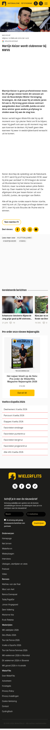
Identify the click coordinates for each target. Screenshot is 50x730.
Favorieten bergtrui (13, 439)
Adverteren (6, 681)
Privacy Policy (8, 691)
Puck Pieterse (8, 620)
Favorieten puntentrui (14, 433)
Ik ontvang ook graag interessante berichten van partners (14, 523)
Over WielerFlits (8, 676)
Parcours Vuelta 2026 (14, 415)
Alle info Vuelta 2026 (13, 452)
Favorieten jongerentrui (15, 446)
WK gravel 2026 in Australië (14, 666)
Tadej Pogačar (8, 600)
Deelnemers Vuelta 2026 (15, 409)
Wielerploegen (8, 554)
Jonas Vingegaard (10, 605)
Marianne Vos (8, 615)
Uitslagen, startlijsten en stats (14, 564)
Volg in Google (11, 41)
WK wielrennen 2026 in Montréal (16, 656)
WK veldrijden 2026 (10, 630)
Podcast (5, 569)
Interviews (6, 559)
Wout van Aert (8, 589)
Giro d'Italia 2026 (9, 635)
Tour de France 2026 (11, 640)
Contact (5, 706)
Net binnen (7, 544)
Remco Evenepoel (9, 595)
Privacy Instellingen (10, 696)
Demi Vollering (8, 610)
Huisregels (6, 686)
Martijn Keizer (10, 241)
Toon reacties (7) (11, 222)
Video (4, 574)
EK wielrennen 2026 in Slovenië (15, 661)
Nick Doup (6, 35)
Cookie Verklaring (9, 701)
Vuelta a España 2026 (11, 645)
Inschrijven (39, 523)
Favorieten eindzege (13, 427)
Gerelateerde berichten (14, 290)
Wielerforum (7, 549)
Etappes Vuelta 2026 (13, 421)
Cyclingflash (7, 712)
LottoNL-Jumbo (25, 238)
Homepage (7, 539)
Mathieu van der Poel (11, 584)
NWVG (23, 241)
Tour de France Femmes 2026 (14, 651)
